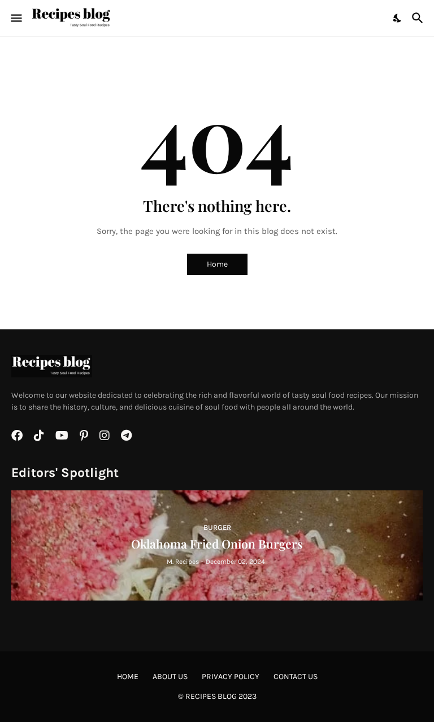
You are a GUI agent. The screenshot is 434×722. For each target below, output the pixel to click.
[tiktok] (39, 435)
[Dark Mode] (398, 18)
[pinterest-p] (84, 435)
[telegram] (126, 435)
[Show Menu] (15, 18)
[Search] (419, 18)
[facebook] (17, 435)
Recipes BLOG (211, 696)
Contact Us (296, 676)
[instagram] (104, 435)
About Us (170, 676)
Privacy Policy (230, 676)
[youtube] (61, 435)
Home (217, 264)
